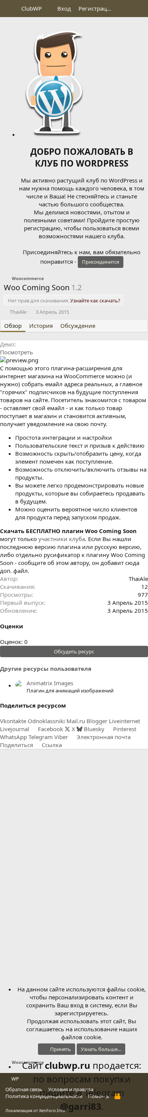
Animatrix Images (50, 683)
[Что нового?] (124, 9)
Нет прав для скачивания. (64, 300)
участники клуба (61, 539)
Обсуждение (77, 325)
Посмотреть (16, 352)
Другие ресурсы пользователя (45, 668)
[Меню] (10, 8)
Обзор (13, 325)
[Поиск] (139, 9)
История (41, 325)
